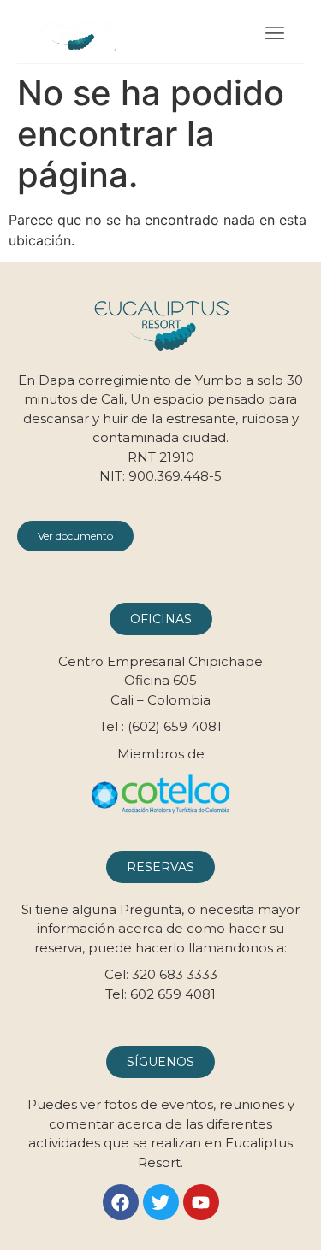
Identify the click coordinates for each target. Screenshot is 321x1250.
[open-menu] (274, 35)
